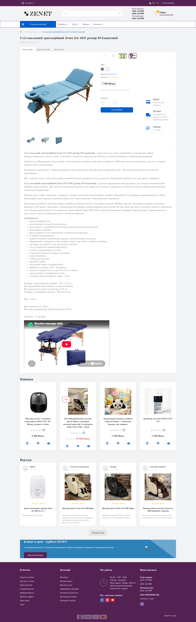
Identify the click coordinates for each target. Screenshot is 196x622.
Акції (74, 24)
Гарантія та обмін (27, 577)
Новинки (62, 24)
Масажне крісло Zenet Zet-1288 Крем (78, 508)
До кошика (109, 110)
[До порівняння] (27, 443)
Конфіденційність (27, 593)
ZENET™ (113, 74)
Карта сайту (24, 601)
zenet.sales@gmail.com (149, 595)
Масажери (64, 577)
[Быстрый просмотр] (38, 443)
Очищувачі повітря (67, 601)
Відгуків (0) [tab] (59, 50)
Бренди (86, 24)
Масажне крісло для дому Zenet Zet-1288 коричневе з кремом (158, 509)
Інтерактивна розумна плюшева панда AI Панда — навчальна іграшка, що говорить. (118, 421)
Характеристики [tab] (43, 50)
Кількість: (105, 98)
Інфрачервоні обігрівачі (69, 589)
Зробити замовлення (166, 15)
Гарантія (157, 127)
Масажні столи (32, 32)
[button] (28, 3)
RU (158, 3)
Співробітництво (27, 589)
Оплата (156, 99)
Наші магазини (26, 585)
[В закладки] (52, 386)
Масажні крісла (66, 581)
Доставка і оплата (27, 581)
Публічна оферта (26, 597)
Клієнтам (97, 24)
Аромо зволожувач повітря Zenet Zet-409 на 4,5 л (38, 509)
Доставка (157, 111)
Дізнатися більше (35, 555)
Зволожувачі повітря (68, 597)
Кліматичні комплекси (69, 593)
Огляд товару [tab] (27, 50)
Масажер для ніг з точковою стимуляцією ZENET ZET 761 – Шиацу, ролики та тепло (38, 421)
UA (153, 3)
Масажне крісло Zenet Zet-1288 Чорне (118, 508)
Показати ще (98, 533)
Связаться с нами (147, 599)
